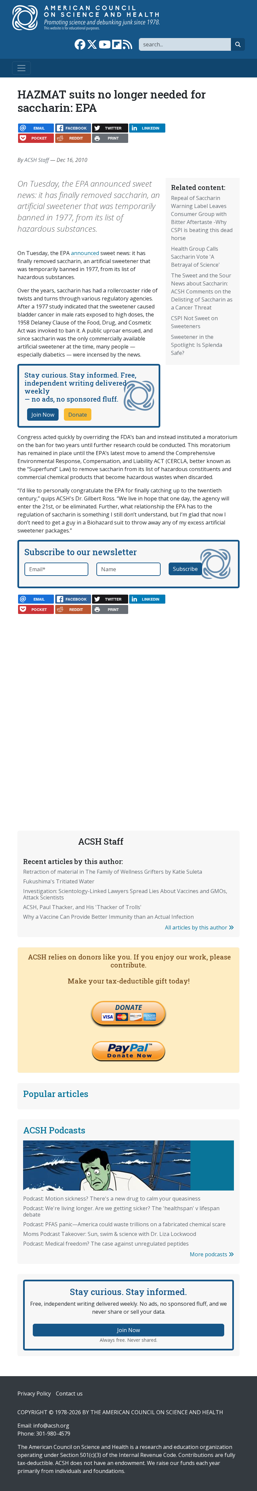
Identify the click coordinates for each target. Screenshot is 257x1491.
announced (85, 253)
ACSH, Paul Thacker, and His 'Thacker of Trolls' (82, 907)
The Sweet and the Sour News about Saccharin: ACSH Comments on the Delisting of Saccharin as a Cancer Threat (202, 291)
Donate (77, 414)
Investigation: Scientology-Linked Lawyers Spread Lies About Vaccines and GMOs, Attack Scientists (125, 894)
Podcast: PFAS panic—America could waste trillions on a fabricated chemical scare (124, 1224)
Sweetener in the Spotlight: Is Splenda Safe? (196, 345)
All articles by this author (197, 927)
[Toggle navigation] (21, 68)
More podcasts (209, 1254)
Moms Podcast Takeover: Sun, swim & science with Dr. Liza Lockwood (109, 1234)
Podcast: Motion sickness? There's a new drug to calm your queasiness (111, 1198)
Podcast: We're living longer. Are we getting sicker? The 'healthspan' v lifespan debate (121, 1211)
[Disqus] (128, 703)
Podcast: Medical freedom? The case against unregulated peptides (106, 1243)
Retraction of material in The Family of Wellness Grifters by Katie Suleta (112, 871)
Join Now (42, 414)
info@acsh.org (51, 1425)
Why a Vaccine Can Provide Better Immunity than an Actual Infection (108, 916)
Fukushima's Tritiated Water (58, 881)
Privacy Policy (34, 1393)
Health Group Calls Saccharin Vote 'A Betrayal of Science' (195, 256)
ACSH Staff (36, 160)
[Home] (93, 17)
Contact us (69, 1393)
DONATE (128, 1007)
